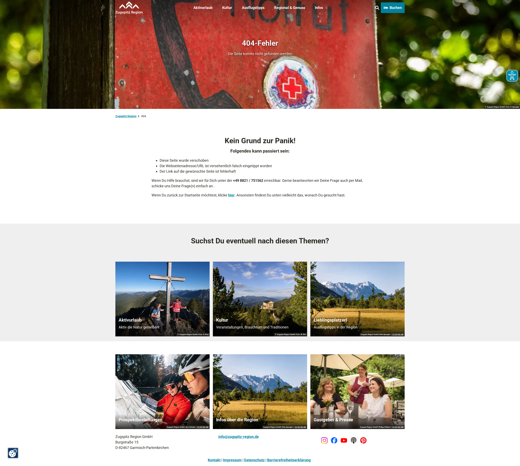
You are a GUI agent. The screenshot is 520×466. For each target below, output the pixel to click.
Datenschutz (254, 460)
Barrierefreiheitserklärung (289, 460)
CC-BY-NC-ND (398, 334)
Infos (319, 7)
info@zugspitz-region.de (238, 437)
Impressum (232, 460)
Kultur (227, 7)
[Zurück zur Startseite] (129, 7)
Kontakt (214, 460)
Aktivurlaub (202, 7)
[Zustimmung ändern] (13, 453)
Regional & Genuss (289, 7)
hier (231, 195)
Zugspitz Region (125, 116)
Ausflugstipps (253, 7)
